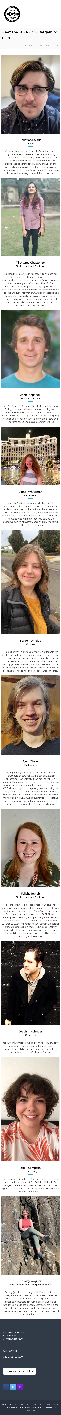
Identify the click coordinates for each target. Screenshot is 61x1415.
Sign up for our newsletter (19, 1371)
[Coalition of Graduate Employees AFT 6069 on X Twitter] (13, 1387)
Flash (29, 1407)
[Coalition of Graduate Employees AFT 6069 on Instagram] (20, 1387)
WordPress (30, 1410)
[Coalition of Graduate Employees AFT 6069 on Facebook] (6, 1387)
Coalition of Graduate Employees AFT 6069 (37, 1404)
